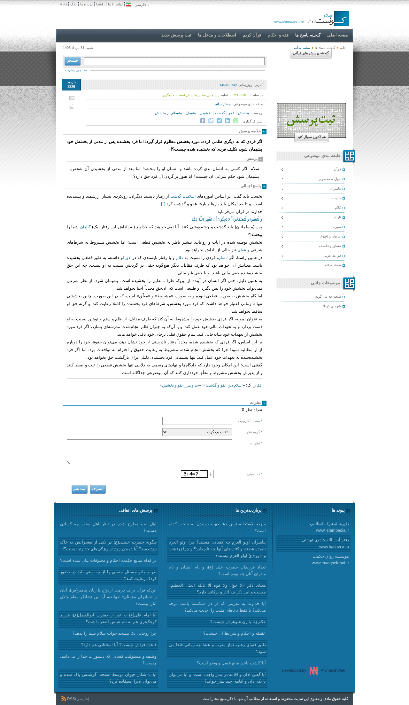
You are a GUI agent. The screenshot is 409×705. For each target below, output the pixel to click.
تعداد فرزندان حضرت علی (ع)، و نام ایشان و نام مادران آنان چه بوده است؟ (217, 570)
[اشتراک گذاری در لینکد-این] (227, 120)
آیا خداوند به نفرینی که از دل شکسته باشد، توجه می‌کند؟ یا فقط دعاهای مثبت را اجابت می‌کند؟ (217, 607)
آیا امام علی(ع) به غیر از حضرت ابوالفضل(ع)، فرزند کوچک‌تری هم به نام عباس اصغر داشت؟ (108, 618)
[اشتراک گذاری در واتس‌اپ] (235, 120)
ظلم (179, 257)
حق (128, 257)
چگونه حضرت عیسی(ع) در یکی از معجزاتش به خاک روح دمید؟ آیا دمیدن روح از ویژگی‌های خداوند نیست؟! (108, 545)
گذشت (220, 113)
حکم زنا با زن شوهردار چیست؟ (238, 621)
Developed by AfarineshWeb (313, 670)
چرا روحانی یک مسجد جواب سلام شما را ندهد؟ (115, 633)
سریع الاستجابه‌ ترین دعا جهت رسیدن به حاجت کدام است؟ (217, 527)
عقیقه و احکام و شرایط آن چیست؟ (234, 633)
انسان (223, 257)
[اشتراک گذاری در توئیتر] (210, 120)
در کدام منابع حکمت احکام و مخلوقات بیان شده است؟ (108, 560)
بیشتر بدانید (222, 104)
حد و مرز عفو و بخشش (180, 385)
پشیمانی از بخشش (168, 113)
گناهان (85, 227)
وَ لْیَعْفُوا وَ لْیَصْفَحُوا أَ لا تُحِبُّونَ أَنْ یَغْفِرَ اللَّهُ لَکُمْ (226, 219)
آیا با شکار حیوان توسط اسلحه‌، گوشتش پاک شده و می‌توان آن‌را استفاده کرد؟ (108, 678)
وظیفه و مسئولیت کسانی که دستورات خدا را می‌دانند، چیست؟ (108, 659)
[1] (163, 204)
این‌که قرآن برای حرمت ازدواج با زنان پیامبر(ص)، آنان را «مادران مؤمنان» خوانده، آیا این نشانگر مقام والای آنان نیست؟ (108, 597)
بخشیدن (206, 113)
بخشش (243, 113)
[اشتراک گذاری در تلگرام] (219, 120)
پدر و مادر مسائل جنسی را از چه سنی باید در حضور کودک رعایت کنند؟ (108, 575)
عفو (231, 113)
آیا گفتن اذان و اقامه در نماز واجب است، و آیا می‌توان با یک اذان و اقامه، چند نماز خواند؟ (217, 678)
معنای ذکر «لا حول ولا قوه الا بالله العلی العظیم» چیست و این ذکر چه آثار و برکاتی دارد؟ (217, 588)
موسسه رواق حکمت (330, 559)
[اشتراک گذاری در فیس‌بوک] (202, 120)
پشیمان (191, 113)
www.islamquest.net (289, 21)
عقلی (241, 250)
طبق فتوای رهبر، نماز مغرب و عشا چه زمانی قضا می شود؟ (217, 648)
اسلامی (190, 196)
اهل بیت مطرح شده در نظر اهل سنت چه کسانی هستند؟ (108, 527)
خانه (343, 48)
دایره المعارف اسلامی (329, 527)
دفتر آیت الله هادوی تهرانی (325, 543)
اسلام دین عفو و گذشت (224, 385)
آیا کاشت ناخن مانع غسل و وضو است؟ (231, 663)
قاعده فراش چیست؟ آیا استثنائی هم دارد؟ (119, 644)
